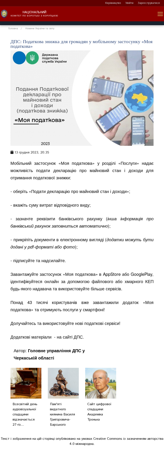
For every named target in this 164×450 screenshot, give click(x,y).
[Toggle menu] (160, 14)
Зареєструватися (149, 3)
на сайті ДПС (70, 337)
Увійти (129, 3)
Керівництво (113, 3)
